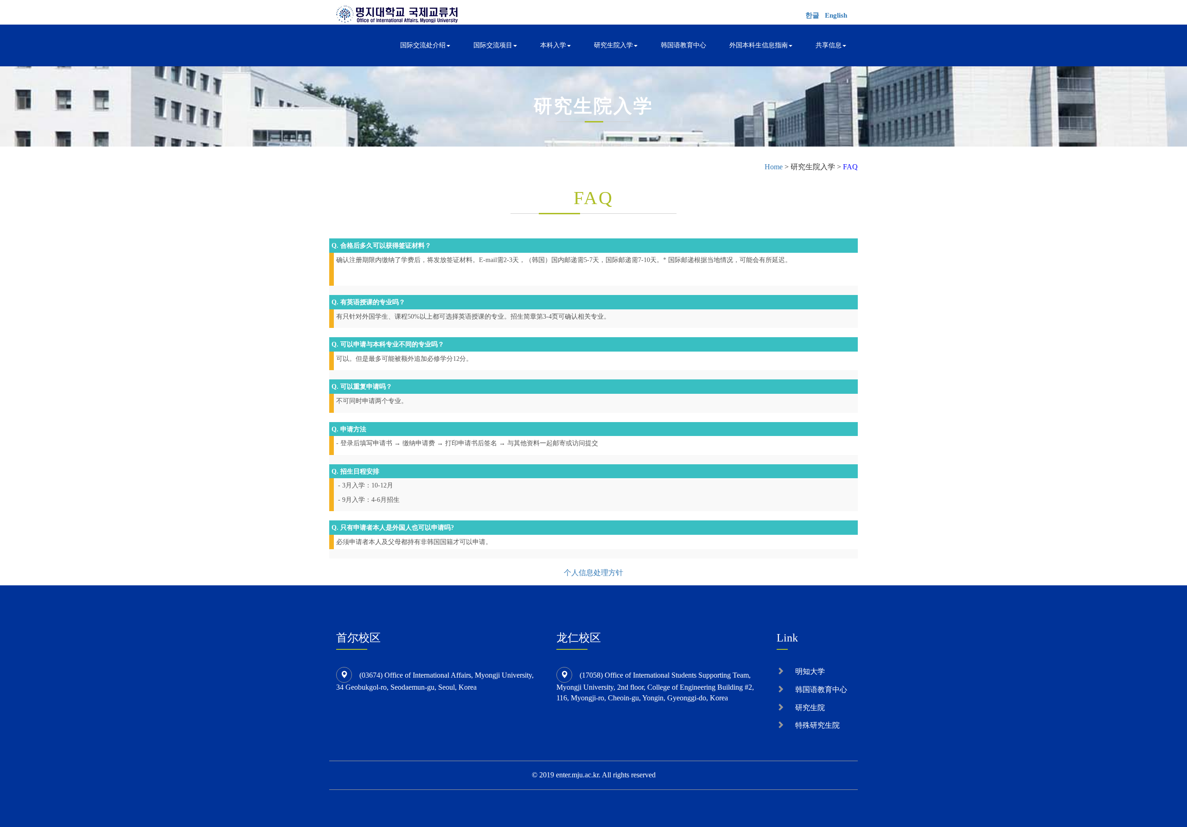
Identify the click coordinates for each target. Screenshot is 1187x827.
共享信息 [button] (829, 45)
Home (774, 167)
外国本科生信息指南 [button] (758, 45)
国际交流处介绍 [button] (423, 45)
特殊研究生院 (817, 725)
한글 (812, 15)
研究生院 (810, 708)
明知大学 (810, 671)
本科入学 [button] (553, 45)
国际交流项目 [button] (492, 45)
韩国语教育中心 (683, 45)
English (836, 15)
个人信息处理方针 (593, 573)
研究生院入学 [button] (613, 45)
